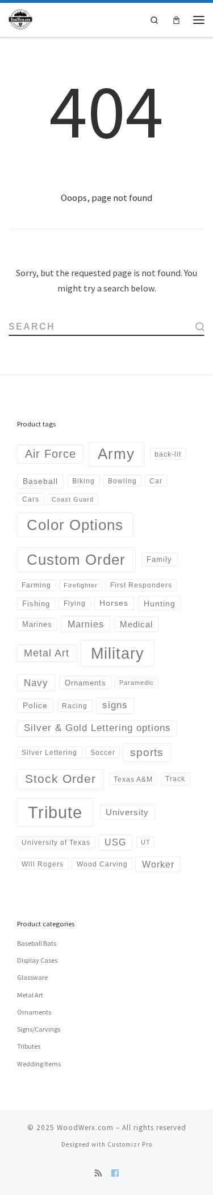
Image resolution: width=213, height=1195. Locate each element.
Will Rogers (43, 864)
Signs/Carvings (38, 1029)
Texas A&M (133, 779)
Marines (37, 624)
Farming (36, 585)
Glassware (32, 977)
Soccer (102, 752)
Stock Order (60, 778)
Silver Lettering (49, 752)
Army (116, 454)
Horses (113, 602)
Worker (158, 864)
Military (117, 653)
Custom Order (76, 559)
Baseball (40, 481)
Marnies (86, 624)
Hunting (160, 603)
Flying (75, 603)
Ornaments (85, 683)
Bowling (122, 480)
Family (159, 559)
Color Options (75, 524)
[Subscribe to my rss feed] (98, 1173)
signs (115, 705)
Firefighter (81, 585)
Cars (30, 499)
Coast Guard (73, 499)
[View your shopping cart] (176, 19)
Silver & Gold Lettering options (97, 727)
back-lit (167, 454)
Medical (136, 624)
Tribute (55, 812)
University (127, 812)
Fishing (36, 603)
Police (35, 705)
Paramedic (136, 682)
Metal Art (46, 653)
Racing (74, 706)
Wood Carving (102, 864)
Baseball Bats (36, 943)
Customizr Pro (129, 1144)
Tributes (28, 1046)
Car (155, 480)
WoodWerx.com (85, 1127)
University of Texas (56, 842)
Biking (83, 481)
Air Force (50, 453)
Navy (36, 682)
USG (115, 842)
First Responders (141, 585)
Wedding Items (39, 1064)
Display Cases (37, 960)
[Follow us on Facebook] (115, 1173)
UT (146, 842)
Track (175, 779)
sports (147, 752)
